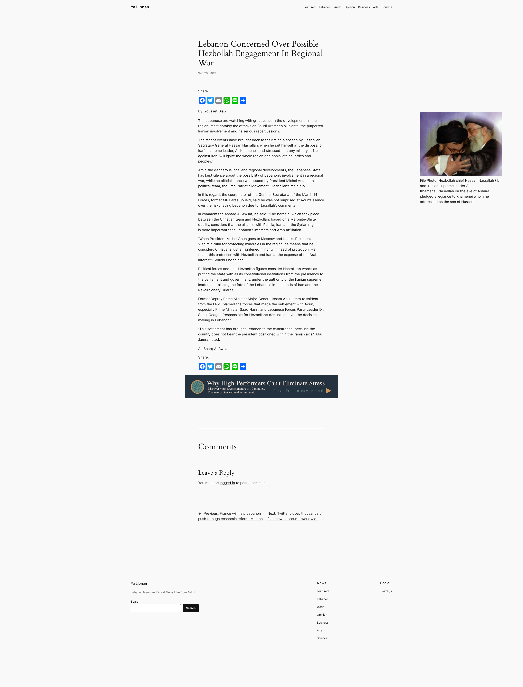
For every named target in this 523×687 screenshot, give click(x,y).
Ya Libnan (140, 6)
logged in (227, 483)
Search (135, 601)
